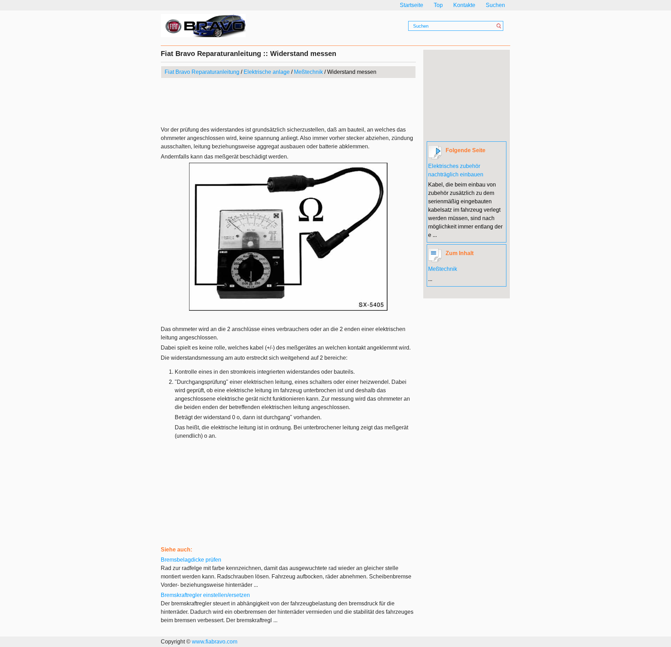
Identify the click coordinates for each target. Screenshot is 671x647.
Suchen (495, 5)
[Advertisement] (288, 103)
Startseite (411, 5)
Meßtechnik (308, 72)
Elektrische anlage (267, 72)
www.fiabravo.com (214, 642)
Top (438, 5)
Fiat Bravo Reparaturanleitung (202, 72)
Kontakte (464, 5)
